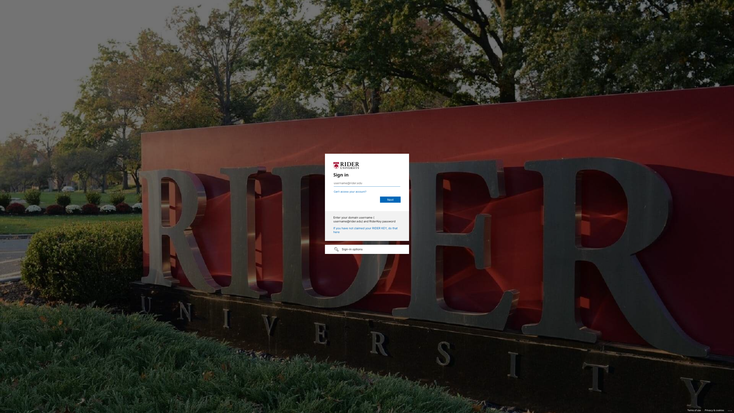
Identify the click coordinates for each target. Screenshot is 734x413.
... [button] (730, 410)
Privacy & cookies (714, 410)
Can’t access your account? (350, 191)
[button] (367, 249)
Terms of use (694, 410)
